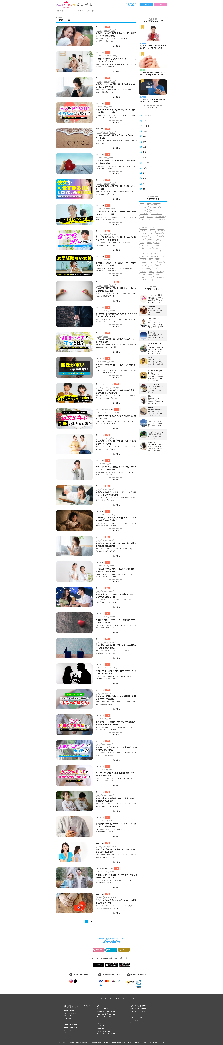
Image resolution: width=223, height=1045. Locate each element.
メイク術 (161, 230)
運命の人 (150, 277)
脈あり (151, 271)
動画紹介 (151, 239)
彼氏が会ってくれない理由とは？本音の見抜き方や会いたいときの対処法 (116, 85)
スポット (144, 219)
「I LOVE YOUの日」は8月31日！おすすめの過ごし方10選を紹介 (116, 136)
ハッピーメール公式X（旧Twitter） (139, 1006)
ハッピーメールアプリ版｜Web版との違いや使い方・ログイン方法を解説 (153, 100)
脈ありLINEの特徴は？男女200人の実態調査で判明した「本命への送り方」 (116, 697)
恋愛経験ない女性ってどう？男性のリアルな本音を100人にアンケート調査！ (116, 264)
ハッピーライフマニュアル (117, 998)
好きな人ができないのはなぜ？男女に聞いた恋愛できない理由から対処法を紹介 (116, 392)
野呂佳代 (144, 279)
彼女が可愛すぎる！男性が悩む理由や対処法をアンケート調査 (116, 187)
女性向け (107, 30)
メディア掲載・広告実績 (103, 1031)
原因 (99, 361)
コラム (145, 121)
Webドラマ (157, 204)
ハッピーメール (154, 224)
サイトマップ (133, 1023)
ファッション (156, 227)
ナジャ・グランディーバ (147, 222)
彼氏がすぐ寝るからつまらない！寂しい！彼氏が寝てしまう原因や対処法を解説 (116, 493)
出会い (143, 43)
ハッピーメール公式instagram (138, 1008)
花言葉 (143, 274)
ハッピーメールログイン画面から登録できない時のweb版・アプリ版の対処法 (153, 47)
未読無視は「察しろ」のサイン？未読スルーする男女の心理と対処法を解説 (116, 825)
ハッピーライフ (79, 11)
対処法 (113, 30)
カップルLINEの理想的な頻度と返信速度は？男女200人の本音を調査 (115, 774)
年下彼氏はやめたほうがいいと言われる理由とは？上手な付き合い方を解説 (116, 570)
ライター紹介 (131, 998)
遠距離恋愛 (159, 277)
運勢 (143, 277)
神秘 (144, 184)
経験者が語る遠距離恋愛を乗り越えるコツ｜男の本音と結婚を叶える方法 (116, 289)
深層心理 (114, 846)
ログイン (124, 949)
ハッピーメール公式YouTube (137, 1011)
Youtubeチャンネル (154, 207)
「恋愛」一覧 (90, 11)
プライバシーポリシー (103, 1008)
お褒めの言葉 (100, 1028)
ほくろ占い (144, 210)
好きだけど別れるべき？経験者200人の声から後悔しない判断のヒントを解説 (115, 111)
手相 (149, 253)
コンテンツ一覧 (134, 1020)
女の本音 (107, 183)
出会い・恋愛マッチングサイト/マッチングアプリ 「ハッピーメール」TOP (77, 1007)
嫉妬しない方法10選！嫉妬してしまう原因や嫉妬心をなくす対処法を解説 (116, 851)
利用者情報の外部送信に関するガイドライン (109, 1014)
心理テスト (144, 251)
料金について (67, 1016)
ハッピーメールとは (69, 1010)
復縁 (157, 248)
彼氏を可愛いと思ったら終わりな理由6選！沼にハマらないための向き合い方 (116, 596)
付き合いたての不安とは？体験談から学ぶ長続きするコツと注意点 (116, 340)
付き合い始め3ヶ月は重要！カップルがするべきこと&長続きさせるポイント (116, 876)
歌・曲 (156, 256)
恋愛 (107, 27)
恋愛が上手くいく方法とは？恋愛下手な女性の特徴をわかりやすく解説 (116, 902)
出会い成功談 (100, 1025)
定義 (144, 147)
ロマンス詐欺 (145, 236)
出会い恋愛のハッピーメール (64, 11)
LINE (98, 514)
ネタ (158, 222)
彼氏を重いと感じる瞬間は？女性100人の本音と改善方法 (115, 366)
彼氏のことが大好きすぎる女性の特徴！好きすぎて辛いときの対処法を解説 (116, 34)
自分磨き (160, 271)
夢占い (157, 242)
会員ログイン (67, 1030)
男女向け (113, 132)
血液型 (150, 274)
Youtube (144, 207)
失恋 (105, 106)
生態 (106, 157)
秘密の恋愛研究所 (146, 268)
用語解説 (144, 262)
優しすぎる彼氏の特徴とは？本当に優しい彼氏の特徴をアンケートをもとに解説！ (116, 238)
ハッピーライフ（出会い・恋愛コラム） (108, 1034)
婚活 (144, 142)
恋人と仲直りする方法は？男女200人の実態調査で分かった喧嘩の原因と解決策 (115, 723)
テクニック (100, 55)
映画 (149, 256)
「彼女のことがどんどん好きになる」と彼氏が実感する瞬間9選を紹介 (116, 162)
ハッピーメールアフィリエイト (138, 1017)
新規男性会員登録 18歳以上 (71, 1027)
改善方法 (112, 361)
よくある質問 (67, 1018)
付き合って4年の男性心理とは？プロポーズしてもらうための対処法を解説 (116, 60)
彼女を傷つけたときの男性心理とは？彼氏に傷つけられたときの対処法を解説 (116, 468)
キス (143, 216)
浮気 (164, 256)
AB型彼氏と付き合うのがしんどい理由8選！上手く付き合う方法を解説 (116, 621)
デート (99, 132)
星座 (143, 256)
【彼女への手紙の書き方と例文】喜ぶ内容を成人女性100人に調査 (116, 417)
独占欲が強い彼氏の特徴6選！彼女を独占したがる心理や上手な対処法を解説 (116, 315)
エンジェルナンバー (157, 213)
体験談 (99, 106)
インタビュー (145, 213)
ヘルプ (65, 1033)
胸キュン (144, 271)
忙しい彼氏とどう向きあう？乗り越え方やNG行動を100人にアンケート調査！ (116, 213)
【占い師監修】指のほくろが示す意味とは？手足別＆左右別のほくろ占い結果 (152, 74)
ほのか (153, 210)
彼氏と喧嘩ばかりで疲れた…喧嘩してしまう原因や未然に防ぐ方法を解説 (115, 800)
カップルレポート (101, 1023)
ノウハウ (99, 30)
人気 (153, 236)
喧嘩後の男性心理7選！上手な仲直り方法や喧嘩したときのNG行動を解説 (116, 672)
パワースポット (145, 227)
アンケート (147, 115)
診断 (142, 70)
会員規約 (99, 1006)
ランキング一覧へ (153, 107)
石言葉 (158, 265)
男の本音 (112, 157)
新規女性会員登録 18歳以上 (71, 1025)
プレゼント (108, 387)
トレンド (146, 126)
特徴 (144, 173)
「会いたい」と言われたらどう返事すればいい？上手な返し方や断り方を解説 (116, 519)
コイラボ (150, 216)
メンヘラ (144, 233)
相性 (151, 265)
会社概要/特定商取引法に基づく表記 (107, 1011)
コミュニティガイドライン (104, 1017)
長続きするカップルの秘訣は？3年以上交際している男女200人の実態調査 (116, 749)
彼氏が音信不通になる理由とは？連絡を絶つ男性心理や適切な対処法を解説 (116, 545)
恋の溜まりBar (154, 251)
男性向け (144, 265)
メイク (153, 230)
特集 (144, 178)
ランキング (159, 233)
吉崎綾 (149, 242)
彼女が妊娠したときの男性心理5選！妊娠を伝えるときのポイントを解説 (116, 442)
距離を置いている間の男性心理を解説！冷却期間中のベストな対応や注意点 (116, 646)
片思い (145, 168)
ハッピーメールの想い (70, 1013)
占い (159, 239)
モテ (151, 233)
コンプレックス (160, 216)
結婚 (156, 268)
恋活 (144, 157)
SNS (149, 204)
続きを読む (116, 46)
